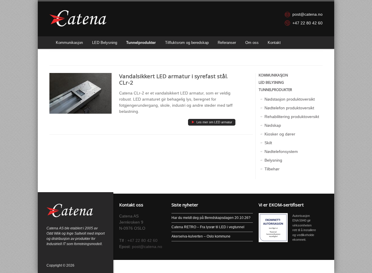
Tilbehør (272, 169)
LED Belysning (104, 42)
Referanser (227, 42)
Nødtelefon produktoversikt (289, 108)
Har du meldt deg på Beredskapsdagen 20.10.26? (211, 218)
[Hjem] (77, 18)
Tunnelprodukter (141, 42)
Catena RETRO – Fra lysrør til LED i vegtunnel (207, 227)
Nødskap (272, 125)
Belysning (273, 160)
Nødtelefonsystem (281, 151)
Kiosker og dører (279, 134)
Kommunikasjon (69, 42)
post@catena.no (307, 14)
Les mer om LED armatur (211, 121)
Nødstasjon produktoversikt (289, 99)
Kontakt (274, 42)
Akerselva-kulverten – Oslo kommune (200, 236)
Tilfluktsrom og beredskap (187, 42)
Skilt (268, 142)
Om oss (252, 42)
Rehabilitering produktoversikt (291, 116)
